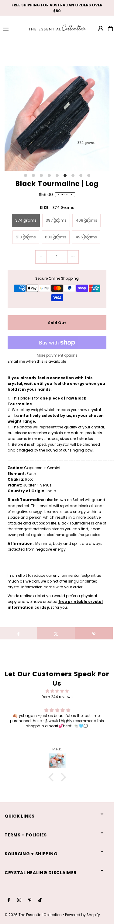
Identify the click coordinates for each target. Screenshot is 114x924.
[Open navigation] (12, 28)
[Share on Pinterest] (94, 633)
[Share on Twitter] (56, 633)
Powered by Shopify (82, 914)
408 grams (86, 220)
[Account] (100, 28)
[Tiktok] (40, 900)
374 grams (25, 220)
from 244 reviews (57, 696)
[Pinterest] (30, 900)
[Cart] (110, 28)
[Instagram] (19, 900)
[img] (57, 691)
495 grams (86, 237)
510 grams (26, 237)
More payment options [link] (57, 355)
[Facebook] (9, 900)
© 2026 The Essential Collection (33, 914)
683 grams (55, 237)
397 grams (56, 220)
